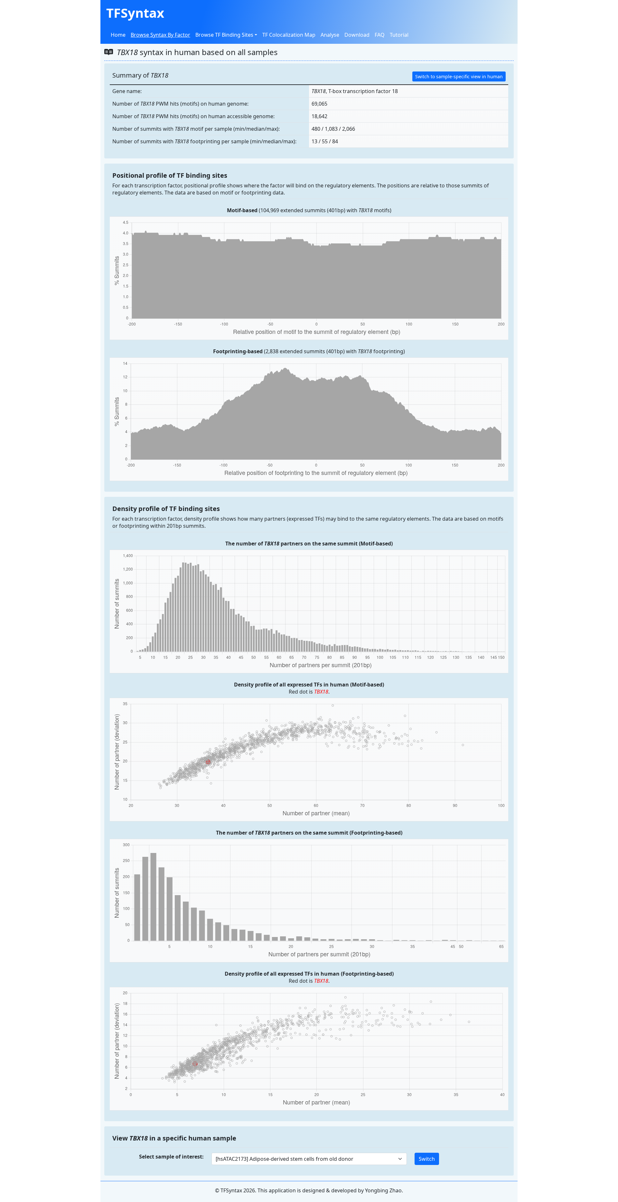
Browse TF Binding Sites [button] (224, 34)
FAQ (380, 34)
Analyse (330, 34)
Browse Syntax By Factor (160, 34)
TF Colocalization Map (288, 34)
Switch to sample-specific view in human (459, 76)
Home (118, 34)
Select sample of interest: (171, 1156)
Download (357, 34)
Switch (427, 1158)
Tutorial (399, 34)
